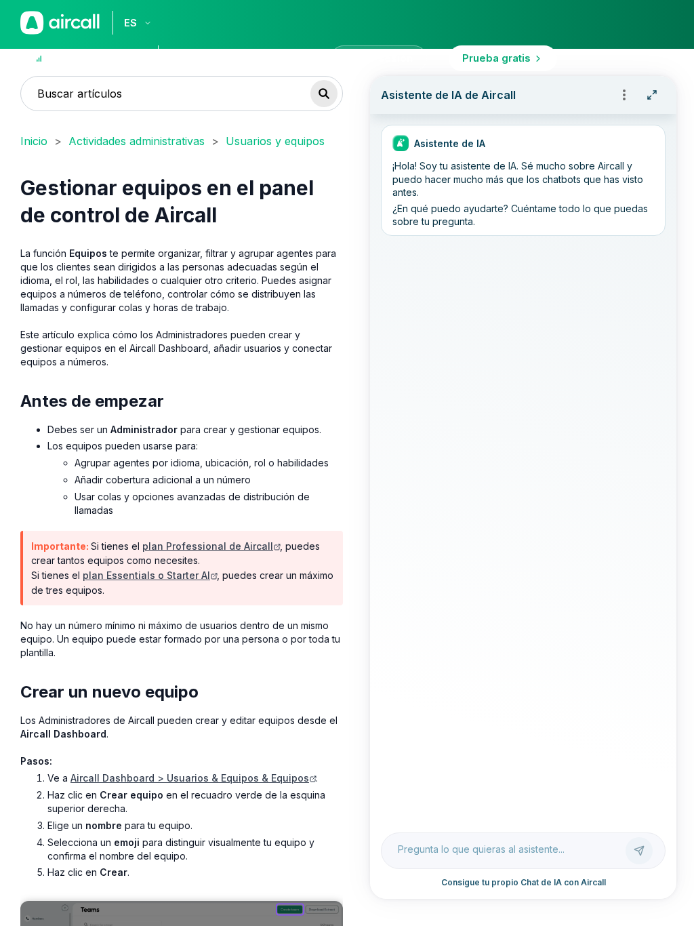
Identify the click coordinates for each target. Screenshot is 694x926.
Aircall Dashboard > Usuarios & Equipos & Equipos (189, 778)
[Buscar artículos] (324, 93)
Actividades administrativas (136, 141)
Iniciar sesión (379, 58)
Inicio (33, 141)
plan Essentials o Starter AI (146, 575)
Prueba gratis (496, 58)
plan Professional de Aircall (207, 546)
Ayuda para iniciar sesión (253, 58)
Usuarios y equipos (275, 141)
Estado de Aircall (92, 58)
